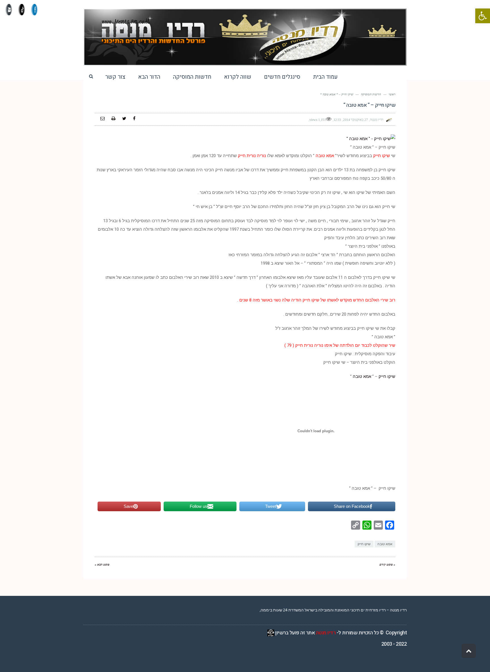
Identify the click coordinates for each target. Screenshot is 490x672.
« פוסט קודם (387, 564)
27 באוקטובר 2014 (355, 120)
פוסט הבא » (102, 564)
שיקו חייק (386, 376)
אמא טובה (362, 376)
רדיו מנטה (326, 633)
